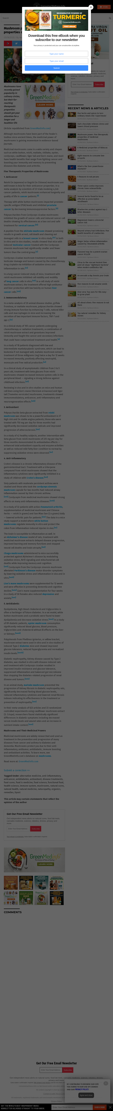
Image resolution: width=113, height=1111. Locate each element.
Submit (56, 68)
